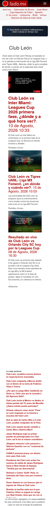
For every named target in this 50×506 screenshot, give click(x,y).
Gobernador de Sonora (24, 9)
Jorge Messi (42, 9)
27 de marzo (11, 15)
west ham (7, 9)
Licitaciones (25, 15)
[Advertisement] (25, 303)
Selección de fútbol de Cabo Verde (26, 17)
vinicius (43, 15)
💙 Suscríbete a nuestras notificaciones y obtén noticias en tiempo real (25, 31)
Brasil (35, 15)
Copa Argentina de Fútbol (21, 12)
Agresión (39, 12)
